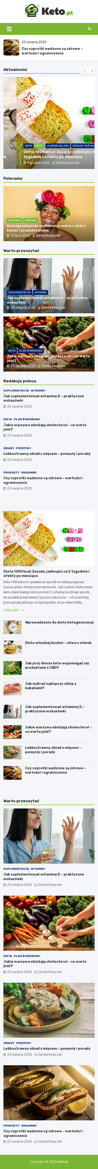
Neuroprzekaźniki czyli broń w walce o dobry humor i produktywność (46, 228)
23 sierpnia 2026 (23, 308)
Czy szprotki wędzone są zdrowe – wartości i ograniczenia (52, 51)
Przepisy (23, 448)
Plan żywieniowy (31, 350)
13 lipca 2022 (20, 236)
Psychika (14, 220)
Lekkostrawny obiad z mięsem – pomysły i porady (46, 454)
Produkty (11, 472)
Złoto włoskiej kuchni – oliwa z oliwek (58, 643)
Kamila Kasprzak (55, 163)
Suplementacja (19, 292)
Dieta (15, 145)
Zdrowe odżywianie (73, 145)
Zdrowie (30, 220)
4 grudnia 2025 (25, 163)
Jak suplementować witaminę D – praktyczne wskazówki (55, 709)
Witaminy (40, 292)
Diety (26, 145)
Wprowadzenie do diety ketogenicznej (59, 622)
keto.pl (63, 1162)
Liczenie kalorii (45, 145)
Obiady (8, 448)
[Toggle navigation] (9, 29)
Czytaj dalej (11, 610)
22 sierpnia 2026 (19, 460)
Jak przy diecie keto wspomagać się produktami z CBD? (57, 665)
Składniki (28, 472)
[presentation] (84, 70)
